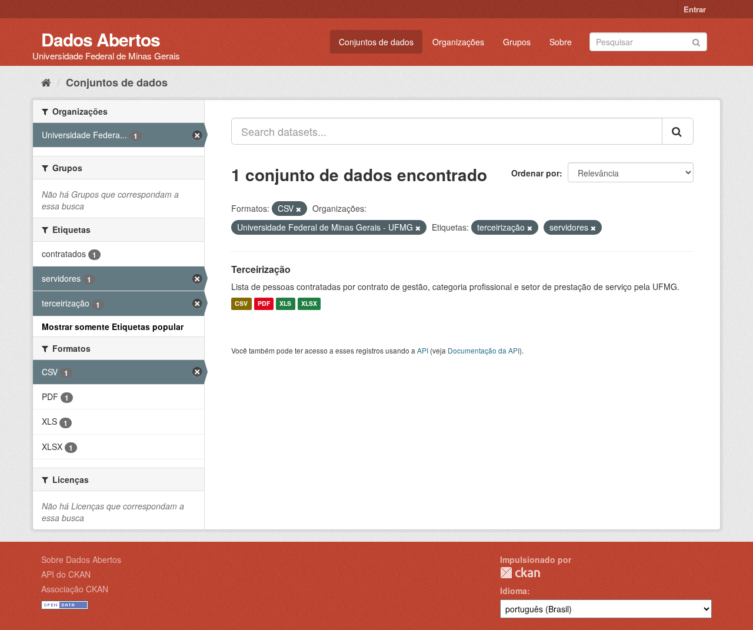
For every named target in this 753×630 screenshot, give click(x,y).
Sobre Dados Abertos (81, 559)
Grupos (517, 42)
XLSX (309, 303)
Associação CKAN (74, 589)
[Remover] (298, 209)
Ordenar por (535, 173)
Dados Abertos (100, 39)
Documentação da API (483, 350)
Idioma (513, 590)
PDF (264, 303)
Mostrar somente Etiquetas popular (113, 326)
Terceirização (261, 269)
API (422, 350)
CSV (241, 303)
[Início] (46, 81)
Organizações (458, 42)
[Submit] (696, 41)
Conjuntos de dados (376, 42)
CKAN (520, 572)
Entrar (695, 9)
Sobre (560, 42)
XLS (285, 303)
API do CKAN (66, 574)
